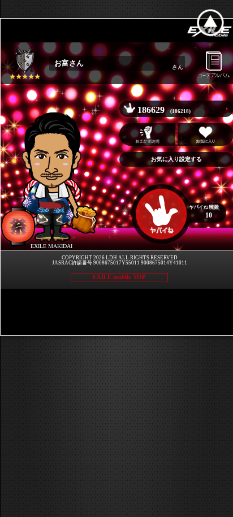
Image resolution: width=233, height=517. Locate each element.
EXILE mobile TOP (119, 276)
